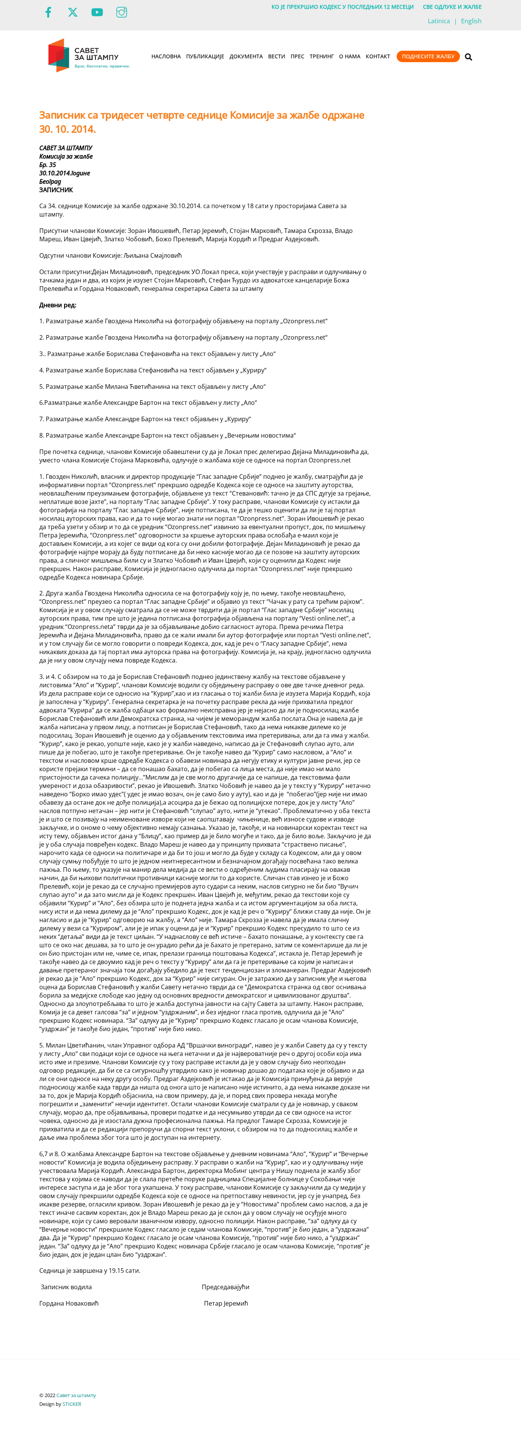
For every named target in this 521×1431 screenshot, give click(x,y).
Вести (276, 56)
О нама (349, 56)
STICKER (72, 1404)
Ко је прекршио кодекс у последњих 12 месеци (343, 6)
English (471, 21)
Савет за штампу (76, 1395)
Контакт (378, 56)
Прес (297, 56)
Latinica (439, 21)
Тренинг (322, 56)
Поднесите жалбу (428, 56)
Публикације (205, 56)
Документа (246, 56)
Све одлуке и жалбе (452, 6)
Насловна (166, 56)
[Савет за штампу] (90, 71)
